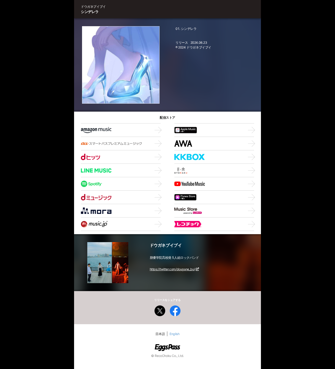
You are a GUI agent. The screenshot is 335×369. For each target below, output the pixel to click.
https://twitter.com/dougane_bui (172, 269)
